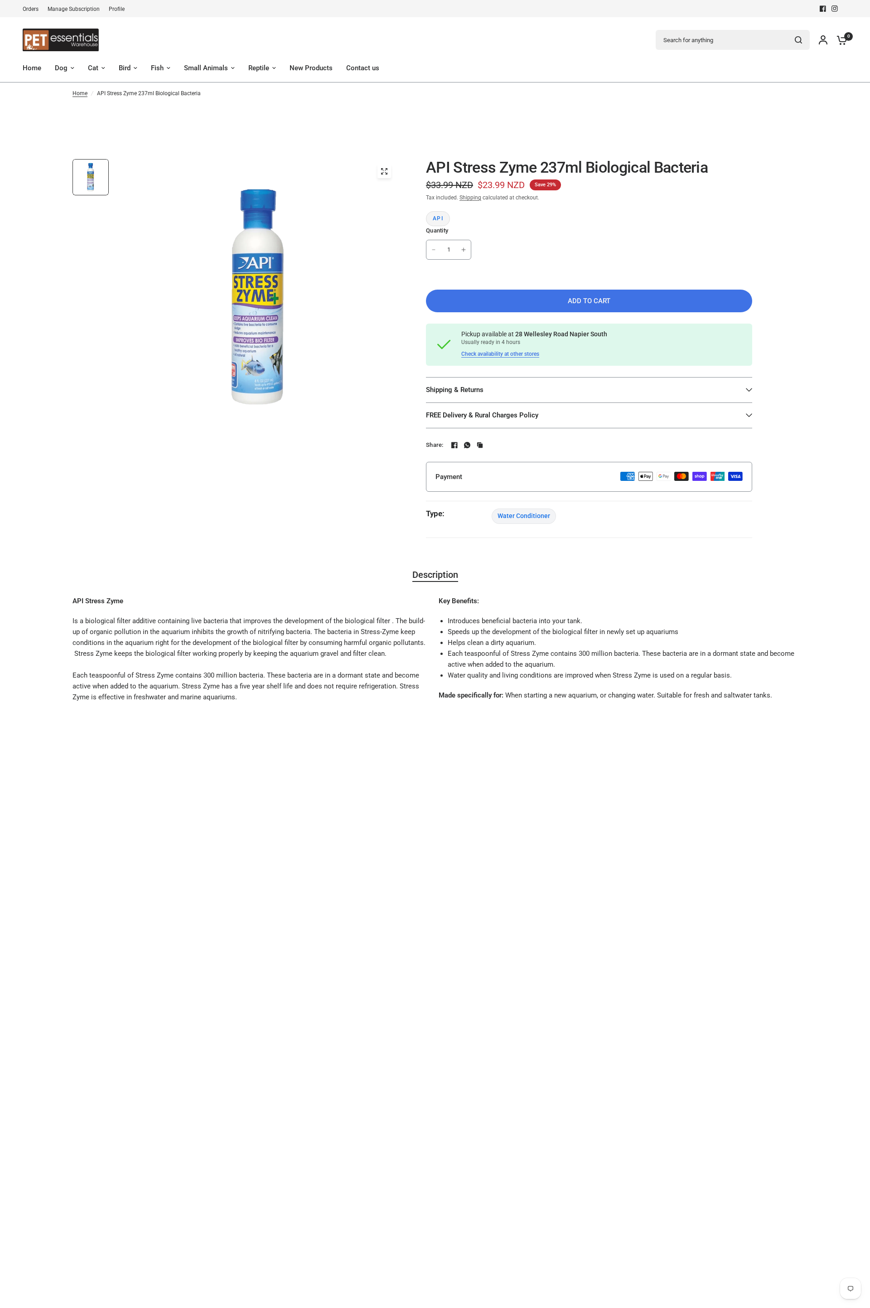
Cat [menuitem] (93, 68)
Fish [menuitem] (157, 68)
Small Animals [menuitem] (206, 68)
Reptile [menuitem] (258, 68)
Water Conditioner (524, 515)
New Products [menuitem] (311, 68)
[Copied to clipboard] (479, 445)
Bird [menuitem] (124, 68)
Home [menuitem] (32, 68)
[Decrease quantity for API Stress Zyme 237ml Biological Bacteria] (433, 249)
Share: (435, 445)
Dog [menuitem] (61, 68)
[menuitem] (33, 9)
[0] (839, 40)
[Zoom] (384, 171)
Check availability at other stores (500, 354)
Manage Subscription (74, 9)
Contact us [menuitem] (362, 68)
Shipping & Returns (454, 390)
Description (435, 574)
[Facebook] (823, 9)
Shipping (470, 197)
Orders (31, 9)
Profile (117, 9)
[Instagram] (835, 9)
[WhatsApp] (467, 445)
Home (79, 93)
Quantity (437, 230)
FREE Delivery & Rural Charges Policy (482, 415)
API (438, 218)
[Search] (798, 40)
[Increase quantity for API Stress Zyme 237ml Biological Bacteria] (463, 249)
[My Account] (823, 40)
